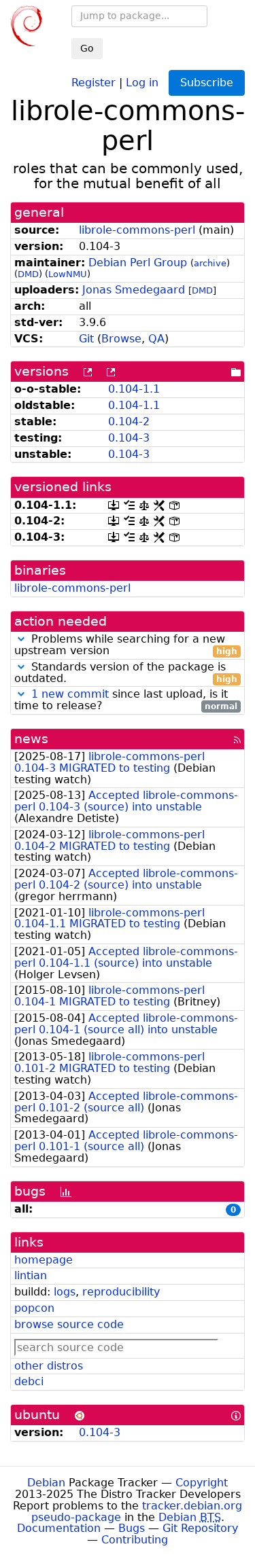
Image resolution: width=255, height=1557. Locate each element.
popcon (34, 1308)
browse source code (69, 1324)
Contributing (134, 1539)
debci (29, 1381)
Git (86, 338)
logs (64, 1291)
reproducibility (121, 1291)
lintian (30, 1275)
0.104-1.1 (134, 388)
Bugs (131, 1528)
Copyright (201, 1482)
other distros (48, 1365)
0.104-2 (129, 421)
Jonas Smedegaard (133, 289)
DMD (28, 274)
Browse (121, 338)
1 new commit (70, 693)
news (31, 739)
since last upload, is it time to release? (125, 700)
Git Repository (200, 1528)
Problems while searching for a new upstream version (125, 645)
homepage (43, 1259)
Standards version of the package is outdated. (125, 673)
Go (87, 48)
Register (93, 81)
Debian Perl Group (137, 262)
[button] (21, 638)
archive (210, 263)
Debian (46, 1482)
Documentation (59, 1528)
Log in (142, 81)
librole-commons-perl (137, 229)
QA (156, 338)
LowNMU (67, 274)
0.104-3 (129, 437)
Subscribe (206, 82)
